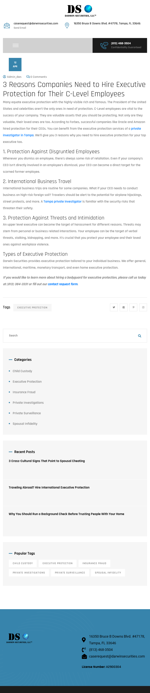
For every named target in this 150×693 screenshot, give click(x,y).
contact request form (62, 284)
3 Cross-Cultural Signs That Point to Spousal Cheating (47, 461)
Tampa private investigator (63, 201)
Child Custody (22, 371)
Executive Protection (32, 307)
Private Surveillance (27, 413)
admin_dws (14, 77)
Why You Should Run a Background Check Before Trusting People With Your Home (66, 514)
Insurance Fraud (24, 392)
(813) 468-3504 (121, 43)
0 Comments (38, 77)
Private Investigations (28, 402)
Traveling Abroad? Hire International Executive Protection (49, 487)
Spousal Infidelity (25, 423)
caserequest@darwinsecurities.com (36, 24)
